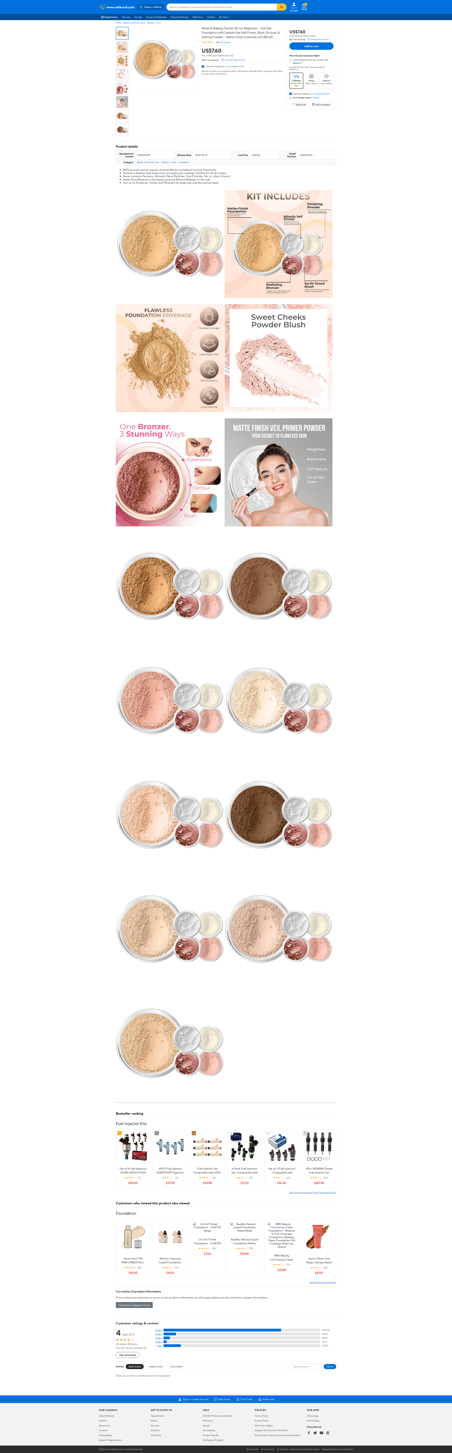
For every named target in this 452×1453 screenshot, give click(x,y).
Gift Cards (156, 1435)
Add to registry (323, 104)
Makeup (150, 22)
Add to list (301, 104)
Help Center (224, 1399)
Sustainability (105, 1435)
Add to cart (311, 46)
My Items (223, 17)
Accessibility (209, 1430)
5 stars (158, 1330)
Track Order (246, 1399)
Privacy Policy (262, 1420)
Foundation (184, 162)
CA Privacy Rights (264, 1425)
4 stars (158, 1334)
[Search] (282, 7)
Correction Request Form (134, 1305)
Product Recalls (210, 1435)
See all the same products (322, 1282)
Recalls (206, 1425)
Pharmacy (198, 17)
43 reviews (225, 42)
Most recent (135, 1366)
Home (118, 22)
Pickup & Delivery (180, 17)
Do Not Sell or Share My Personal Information (277, 1435)
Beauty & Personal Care (134, 22)
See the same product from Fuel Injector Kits (312, 1192)
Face (158, 22)
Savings (138, 17)
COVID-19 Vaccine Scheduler (217, 1415)
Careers (211, 17)
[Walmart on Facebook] (309, 1433)
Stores (154, 1420)
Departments (111, 17)
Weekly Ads (268, 1399)
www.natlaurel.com (234, 66)
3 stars (158, 1338)
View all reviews (127, 1355)
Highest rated (155, 1366)
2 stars (158, 1342)
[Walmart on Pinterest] (328, 1433)
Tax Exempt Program (213, 1440)
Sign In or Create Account (195, 1399)
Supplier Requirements (110, 1440)
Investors (103, 1430)
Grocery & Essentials (156, 17)
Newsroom (104, 1425)
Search (329, 1366)
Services (126, 17)
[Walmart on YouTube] (321, 1433)
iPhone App (312, 1415)
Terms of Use (261, 1415)
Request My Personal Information (271, 1430)
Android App (313, 1420)
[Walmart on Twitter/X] (315, 1433)
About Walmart (106, 1415)
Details (316, 97)
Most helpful (177, 1366)
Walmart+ (156, 1430)
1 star (159, 1345)
